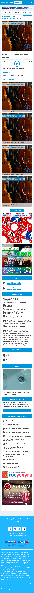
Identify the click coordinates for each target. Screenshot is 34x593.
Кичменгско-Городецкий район (13, 341)
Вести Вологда (7, 519)
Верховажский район (21, 345)
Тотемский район (24, 335)
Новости (16, 519)
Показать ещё (17, 210)
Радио (29, 519)
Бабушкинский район (10, 335)
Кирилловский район (11, 333)
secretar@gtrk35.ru (19, 536)
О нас (17, 522)
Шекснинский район (11, 302)
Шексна (23, 302)
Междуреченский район (10, 337)
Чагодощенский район (18, 323)
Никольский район (20, 343)
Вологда (10, 305)
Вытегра (23, 300)
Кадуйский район (24, 331)
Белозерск (7, 323)
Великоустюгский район (15, 309)
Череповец (11, 299)
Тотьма (21, 333)
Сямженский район (8, 345)
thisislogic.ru (4, 579)
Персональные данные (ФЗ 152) (10, 577)
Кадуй (14, 321)
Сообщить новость (17, 410)
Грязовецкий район (15, 339)
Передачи (23, 519)
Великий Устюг (13, 312)
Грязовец (26, 341)
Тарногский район (8, 343)
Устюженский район (24, 321)
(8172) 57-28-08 (19, 534)
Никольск (15, 331)
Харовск (26, 339)
